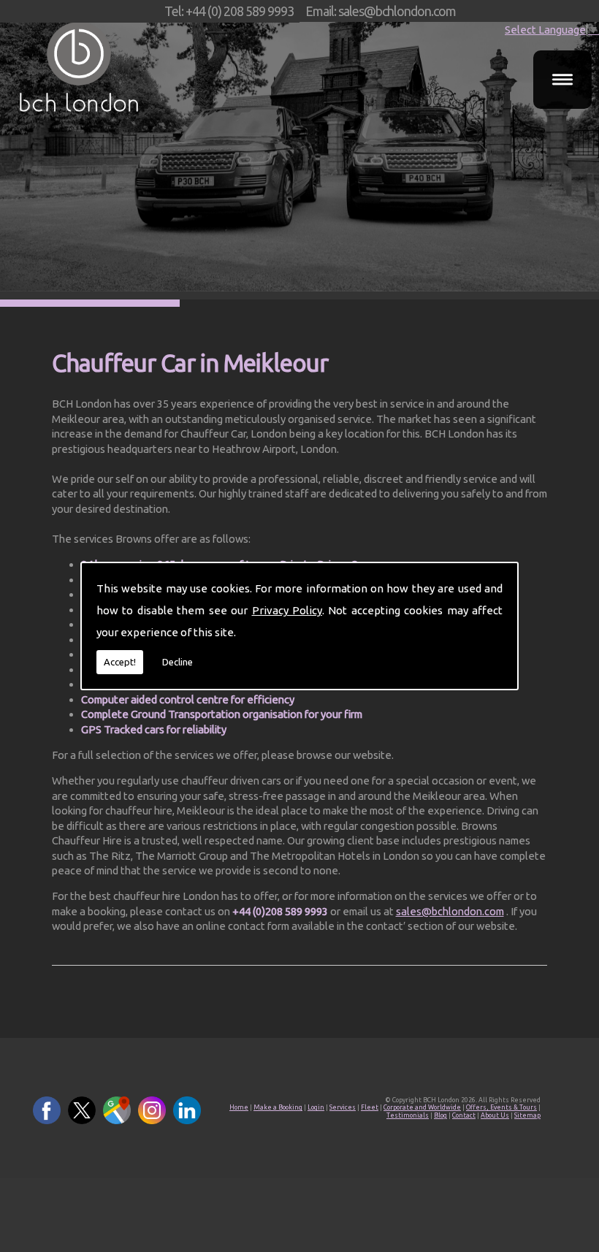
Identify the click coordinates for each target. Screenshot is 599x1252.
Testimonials (407, 1115)
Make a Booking (277, 1107)
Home (238, 1107)
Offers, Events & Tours (501, 1107)
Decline (177, 662)
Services (342, 1107)
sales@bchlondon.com (450, 911)
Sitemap (527, 1115)
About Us (495, 1115)
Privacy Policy (287, 610)
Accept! (120, 662)
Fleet (369, 1107)
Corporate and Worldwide (422, 1107)
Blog (440, 1115)
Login (316, 1107)
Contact (464, 1115)
